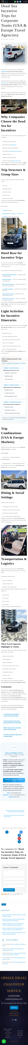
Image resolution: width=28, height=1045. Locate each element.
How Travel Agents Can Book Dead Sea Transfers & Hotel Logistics (14, 816)
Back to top (15, 1041)
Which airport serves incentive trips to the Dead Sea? (12, 728)
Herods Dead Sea (7, 279)
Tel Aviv (14, 213)
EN (24, 1)
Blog (12, 39)
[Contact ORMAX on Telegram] (20, 1)
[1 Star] (1, 894)
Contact (8, 1037)
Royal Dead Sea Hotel (8, 298)
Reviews (20, 1033)
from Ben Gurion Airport (15, 151)
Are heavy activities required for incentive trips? (13, 735)
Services (20, 1030)
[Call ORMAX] (17, 1)
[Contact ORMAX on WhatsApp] (14, 1)
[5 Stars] (6, 894)
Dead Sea (3, 82)
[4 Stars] (5, 894)
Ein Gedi (18, 160)
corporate (4, 71)
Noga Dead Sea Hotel (8, 293)
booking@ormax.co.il (14, 999)
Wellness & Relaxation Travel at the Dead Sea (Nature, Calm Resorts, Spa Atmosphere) (15, 811)
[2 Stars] (2, 894)
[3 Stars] (4, 894)
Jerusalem (20, 213)
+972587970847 (14, 996)
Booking (14, 1007)
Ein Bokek (13, 144)
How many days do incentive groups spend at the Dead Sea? (12, 722)
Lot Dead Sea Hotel (7, 289)
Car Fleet (8, 1033)
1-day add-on (5, 213)
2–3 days (4, 210)
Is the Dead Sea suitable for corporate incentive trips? (11, 715)
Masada (13, 160)
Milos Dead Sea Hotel (8, 284)
